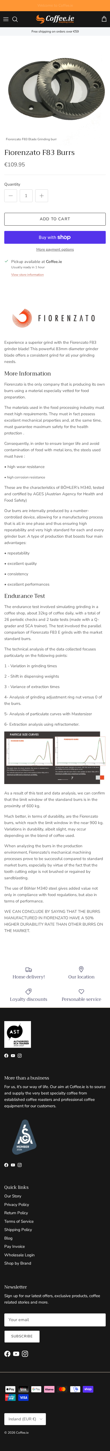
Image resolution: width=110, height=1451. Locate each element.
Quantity (12, 184)
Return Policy (16, 1213)
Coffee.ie (22, 1432)
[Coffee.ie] (55, 19)
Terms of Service (19, 1221)
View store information (27, 275)
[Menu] (6, 19)
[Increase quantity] (41, 195)
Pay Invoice (14, 1246)
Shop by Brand (17, 1263)
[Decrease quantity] (10, 195)
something (60, 6)
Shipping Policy (18, 1229)
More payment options (55, 249)
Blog (8, 1238)
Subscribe (22, 1336)
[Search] (17, 19)
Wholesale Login (19, 1255)
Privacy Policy (16, 1204)
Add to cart (55, 219)
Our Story (12, 1196)
